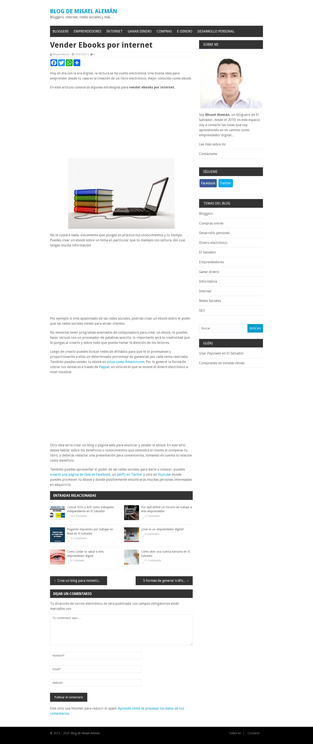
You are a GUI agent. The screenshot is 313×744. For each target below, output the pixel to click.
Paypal (104, 367)
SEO (202, 311)
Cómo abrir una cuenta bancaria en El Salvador (165, 554)
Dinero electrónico (213, 243)
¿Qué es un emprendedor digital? (162, 529)
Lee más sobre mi (212, 144)
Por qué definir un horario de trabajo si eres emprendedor (166, 509)
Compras (164, 31)
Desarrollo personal (215, 31)
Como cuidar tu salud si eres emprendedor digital (85, 554)
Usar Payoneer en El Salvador (221, 353)
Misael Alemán (61, 54)
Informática (208, 281)
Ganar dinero (140, 31)
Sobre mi (235, 733)
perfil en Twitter (129, 474)
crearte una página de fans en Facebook (80, 474)
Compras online (211, 223)
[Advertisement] (121, 124)
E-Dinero (184, 31)
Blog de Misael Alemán (83, 11)
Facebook (208, 183)
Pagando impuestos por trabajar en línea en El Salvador (90, 531)
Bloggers (61, 31)
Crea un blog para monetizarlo (81, 581)
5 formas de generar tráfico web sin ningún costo (168, 581)
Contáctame (208, 154)
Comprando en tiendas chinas (221, 363)
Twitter (225, 183)
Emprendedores (87, 31)
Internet (114, 31)
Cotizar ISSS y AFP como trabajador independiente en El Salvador (90, 509)
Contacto (254, 733)
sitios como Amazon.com (125, 362)
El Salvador (207, 252)
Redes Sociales (210, 301)
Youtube (164, 474)
